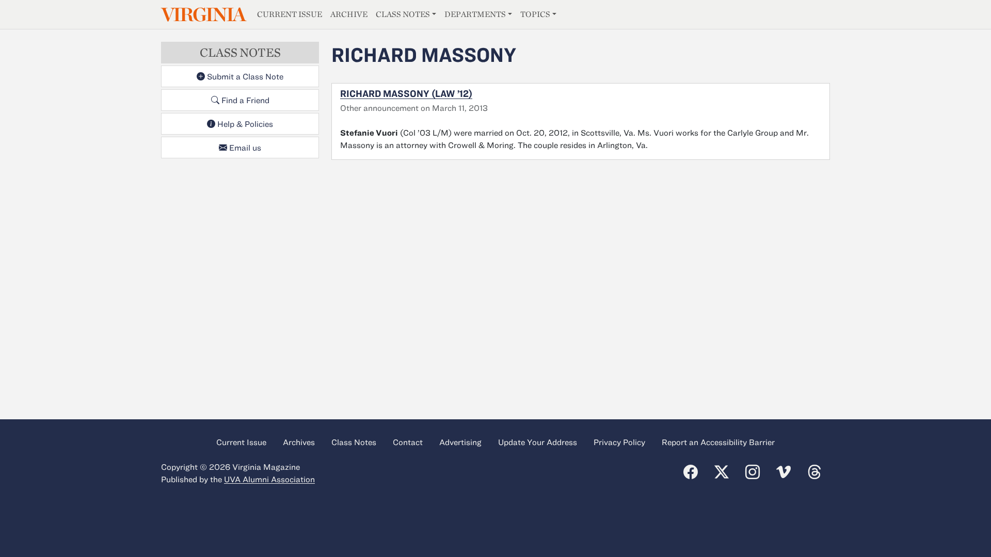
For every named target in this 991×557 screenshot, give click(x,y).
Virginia (203, 14)
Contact (408, 442)
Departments (475, 14)
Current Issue (289, 14)
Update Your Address (537, 442)
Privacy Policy (619, 442)
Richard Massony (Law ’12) (406, 93)
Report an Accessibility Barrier (718, 442)
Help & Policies (244, 123)
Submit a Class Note (244, 76)
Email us (244, 147)
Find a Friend (244, 100)
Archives (299, 442)
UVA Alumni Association (269, 479)
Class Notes (403, 14)
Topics (535, 14)
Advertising (460, 442)
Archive (348, 14)
